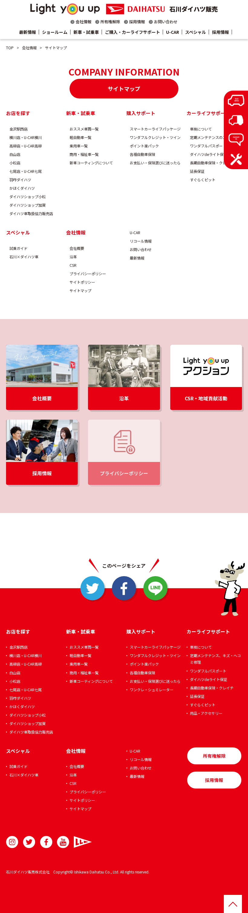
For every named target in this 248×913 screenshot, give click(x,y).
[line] (155, 588)
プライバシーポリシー (88, 273)
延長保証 (197, 171)
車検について (201, 129)
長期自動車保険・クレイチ (211, 163)
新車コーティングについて (91, 163)
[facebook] (124, 588)
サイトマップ (80, 290)
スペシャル (195, 32)
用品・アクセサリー (206, 713)
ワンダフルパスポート (208, 146)
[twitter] (92, 588)
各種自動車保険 (142, 154)
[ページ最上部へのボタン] (233, 904)
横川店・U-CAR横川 (25, 137)
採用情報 (137, 21)
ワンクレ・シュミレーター (151, 689)
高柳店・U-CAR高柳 (25, 146)
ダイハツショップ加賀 (27, 205)
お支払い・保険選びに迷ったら (155, 163)
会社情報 (83, 21)
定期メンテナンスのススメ (211, 137)
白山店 (14, 154)
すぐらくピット (202, 179)
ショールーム (54, 32)
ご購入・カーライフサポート (132, 32)
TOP (10, 47)
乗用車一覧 (79, 146)
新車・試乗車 (86, 32)
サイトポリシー (82, 282)
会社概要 (77, 248)
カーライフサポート (208, 113)
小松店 (14, 163)
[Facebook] (46, 842)
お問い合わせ (166, 21)
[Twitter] (29, 842)
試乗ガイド (18, 248)
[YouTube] (63, 842)
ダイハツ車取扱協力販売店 (31, 213)
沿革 (73, 257)
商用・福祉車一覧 (84, 154)
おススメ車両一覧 (84, 129)
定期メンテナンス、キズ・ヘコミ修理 (215, 659)
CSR (73, 265)
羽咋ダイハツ (20, 179)
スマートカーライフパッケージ (155, 129)
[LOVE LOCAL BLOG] (80, 842)
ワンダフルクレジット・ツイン (155, 137)
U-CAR (172, 32)
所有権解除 (110, 21)
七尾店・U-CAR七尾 (25, 171)
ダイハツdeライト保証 (208, 154)
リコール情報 (141, 241)
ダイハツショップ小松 (27, 196)
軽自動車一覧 (80, 137)
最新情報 (27, 32)
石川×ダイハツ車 (23, 257)
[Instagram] (12, 842)
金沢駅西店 (18, 129)
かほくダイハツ (22, 188)
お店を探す (18, 113)
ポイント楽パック (144, 146)
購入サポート (140, 113)
